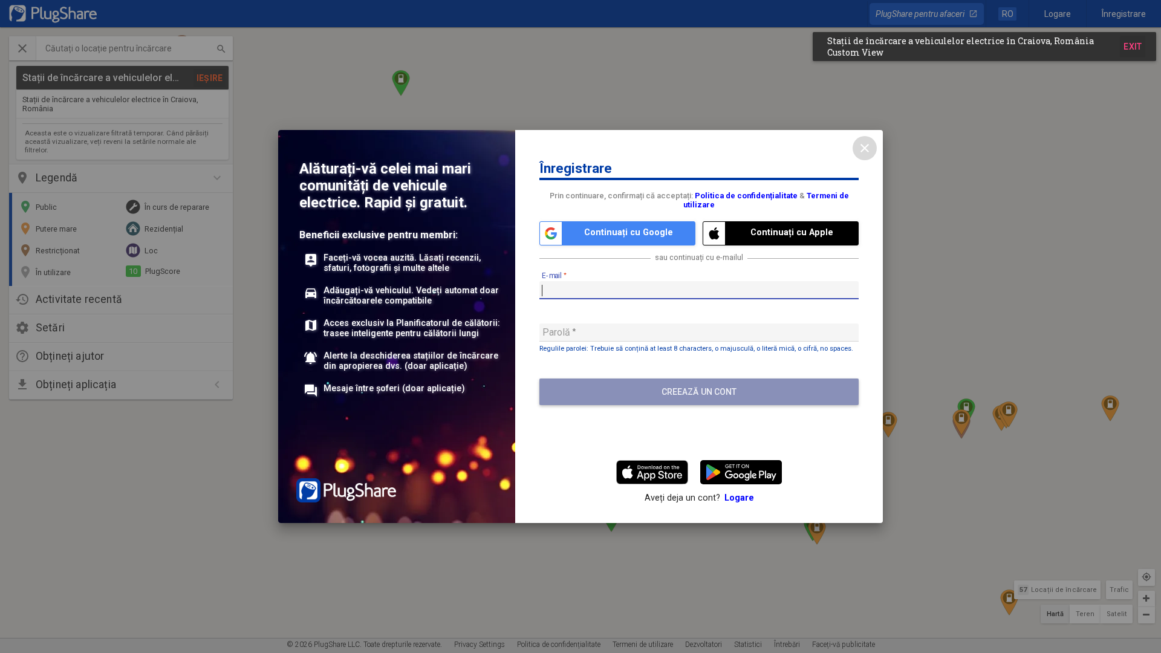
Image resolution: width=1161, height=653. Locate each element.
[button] (984, 46)
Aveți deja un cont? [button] (699, 498)
